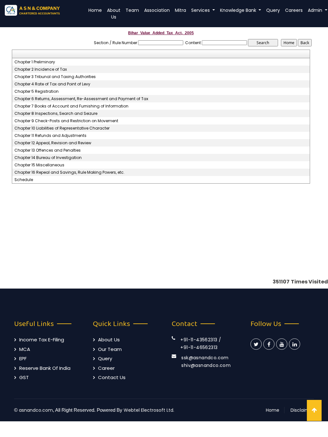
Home (95, 10)
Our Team (110, 349)
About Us (113, 13)
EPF (23, 358)
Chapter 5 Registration (36, 91)
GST (24, 377)
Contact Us (112, 377)
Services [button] (201, 10)
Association (157, 10)
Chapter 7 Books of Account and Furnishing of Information (71, 106)
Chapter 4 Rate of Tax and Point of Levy (52, 84)
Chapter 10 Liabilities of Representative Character (62, 128)
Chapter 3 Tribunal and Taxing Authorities (55, 76)
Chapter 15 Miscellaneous (39, 165)
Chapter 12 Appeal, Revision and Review (52, 143)
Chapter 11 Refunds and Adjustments (50, 135)
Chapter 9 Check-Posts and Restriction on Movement (66, 120)
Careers (294, 10)
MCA (24, 349)
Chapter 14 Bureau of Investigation (48, 157)
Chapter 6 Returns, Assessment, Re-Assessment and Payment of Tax (81, 98)
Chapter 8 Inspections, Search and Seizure (55, 113)
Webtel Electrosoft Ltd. (149, 410)
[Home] (41, 10)
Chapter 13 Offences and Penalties (47, 150)
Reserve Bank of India (44, 368)
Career (106, 368)
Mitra (180, 10)
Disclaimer (302, 410)
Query (273, 10)
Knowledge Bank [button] (239, 10)
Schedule (23, 179)
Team (132, 10)
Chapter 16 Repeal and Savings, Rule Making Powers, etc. (69, 172)
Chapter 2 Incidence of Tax (40, 69)
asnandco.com (36, 410)
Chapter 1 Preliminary (34, 62)
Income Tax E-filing (41, 339)
